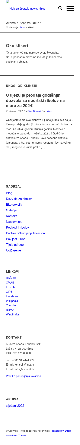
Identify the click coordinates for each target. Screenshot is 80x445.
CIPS (9, 292)
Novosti (37, 111)
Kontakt (11, 215)
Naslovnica (14, 221)
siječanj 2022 (15, 405)
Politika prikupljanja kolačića (25, 233)
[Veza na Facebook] (64, 440)
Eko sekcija (14, 204)
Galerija (11, 210)
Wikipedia (12, 301)
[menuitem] (58, 8)
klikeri (49, 111)
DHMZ (10, 310)
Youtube (11, 305)
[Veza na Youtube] (71, 440)
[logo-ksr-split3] (33, 8)
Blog (30, 111)
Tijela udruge (15, 244)
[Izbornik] (68, 8)
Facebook (12, 296)
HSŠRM (11, 278)
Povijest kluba (15, 238)
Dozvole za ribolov (19, 198)
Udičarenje (13, 250)
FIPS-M (11, 287)
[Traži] (58, 8)
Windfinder (12, 314)
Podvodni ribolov (17, 227)
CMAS (10, 282)
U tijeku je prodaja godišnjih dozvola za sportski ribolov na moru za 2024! (35, 100)
